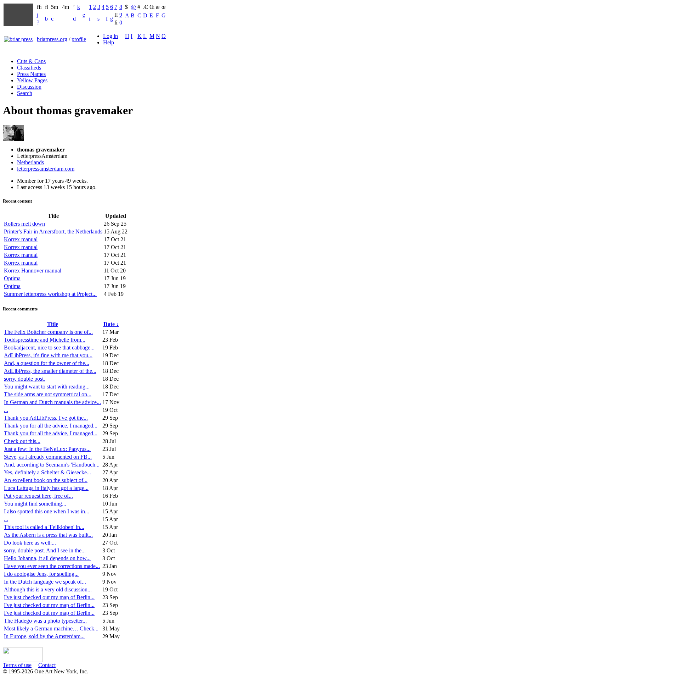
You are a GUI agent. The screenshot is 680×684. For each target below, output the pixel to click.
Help (108, 42)
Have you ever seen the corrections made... (52, 566)
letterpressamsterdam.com (45, 169)
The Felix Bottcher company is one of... (48, 332)
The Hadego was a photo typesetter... (45, 621)
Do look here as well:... (30, 543)
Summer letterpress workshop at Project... (50, 294)
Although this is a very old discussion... (48, 589)
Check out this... (22, 441)
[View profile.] (13, 139)
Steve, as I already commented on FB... (48, 457)
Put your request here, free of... (38, 496)
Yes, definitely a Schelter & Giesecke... (47, 472)
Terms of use (17, 665)
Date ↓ (111, 324)
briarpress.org (52, 39)
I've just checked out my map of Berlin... (49, 597)
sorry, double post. (24, 379)
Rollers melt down (24, 224)
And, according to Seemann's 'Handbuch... (52, 465)
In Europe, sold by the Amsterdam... (44, 636)
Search (24, 93)
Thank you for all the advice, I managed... (50, 426)
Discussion (29, 87)
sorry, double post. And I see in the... (45, 550)
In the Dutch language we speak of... (45, 582)
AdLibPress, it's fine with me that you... (48, 355)
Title (52, 324)
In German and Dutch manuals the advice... (52, 402)
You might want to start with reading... (47, 387)
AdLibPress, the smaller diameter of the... (50, 371)
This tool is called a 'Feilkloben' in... (44, 527)
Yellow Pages (32, 80)
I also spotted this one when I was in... (46, 511)
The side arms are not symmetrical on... (47, 394)
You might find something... (35, 504)
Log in (110, 36)
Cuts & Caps (31, 61)
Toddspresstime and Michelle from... (44, 340)
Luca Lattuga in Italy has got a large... (46, 488)
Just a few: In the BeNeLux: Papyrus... (47, 449)
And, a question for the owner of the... (46, 363)
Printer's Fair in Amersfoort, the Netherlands (53, 231)
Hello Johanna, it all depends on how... (47, 558)
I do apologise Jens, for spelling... (41, 574)
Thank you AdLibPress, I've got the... (46, 418)
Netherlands (30, 162)
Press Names (31, 74)
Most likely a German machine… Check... (51, 628)
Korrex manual (21, 239)
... (6, 410)
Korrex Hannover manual (32, 270)
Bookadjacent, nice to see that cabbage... (49, 347)
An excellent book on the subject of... (45, 480)
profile (79, 39)
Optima (12, 278)
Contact (47, 665)
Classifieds (29, 68)
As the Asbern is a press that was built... (48, 535)
